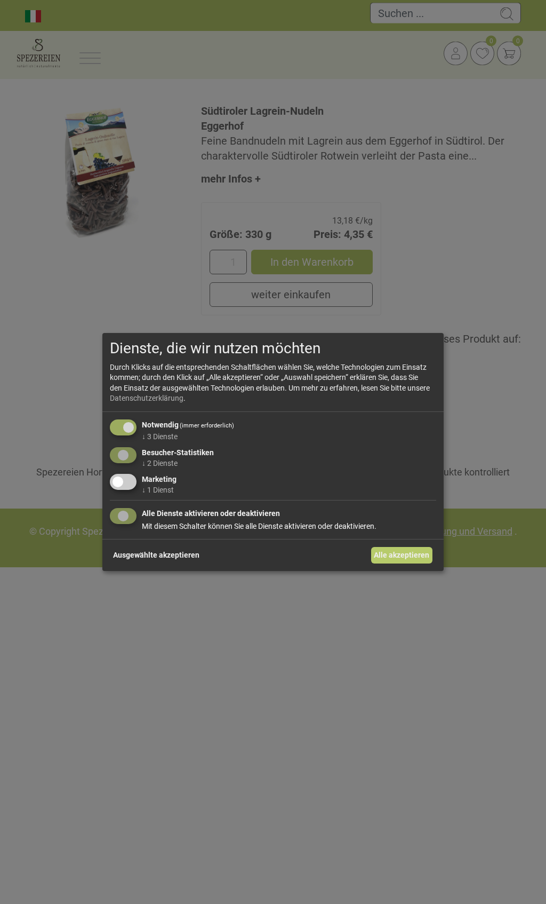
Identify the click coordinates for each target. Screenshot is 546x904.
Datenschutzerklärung (146, 398)
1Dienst (158, 489)
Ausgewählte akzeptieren (156, 555)
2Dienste (160, 463)
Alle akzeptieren (401, 555)
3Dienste (160, 436)
